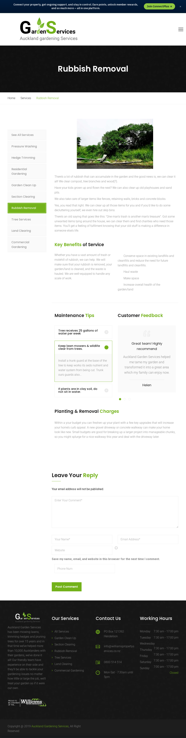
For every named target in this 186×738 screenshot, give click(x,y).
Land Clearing (21, 231)
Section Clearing (23, 197)
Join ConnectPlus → (159, 6)
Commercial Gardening (20, 244)
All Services (61, 631)
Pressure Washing (24, 146)
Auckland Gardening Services (50, 726)
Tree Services (21, 219)
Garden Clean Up (23, 185)
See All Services (22, 135)
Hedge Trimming (23, 158)
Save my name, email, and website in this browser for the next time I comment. (106, 559)
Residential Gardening (19, 171)
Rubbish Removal (23, 208)
